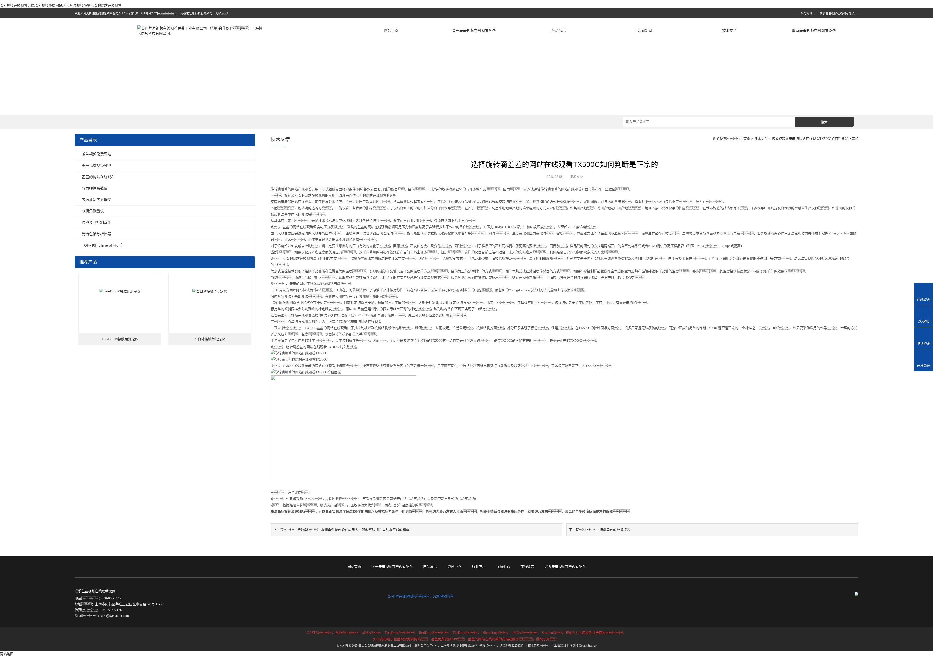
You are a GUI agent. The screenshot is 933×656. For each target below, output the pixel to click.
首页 (746, 139)
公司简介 (806, 13)
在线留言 (527, 567)
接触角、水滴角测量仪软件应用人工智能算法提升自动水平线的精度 (353, 530)
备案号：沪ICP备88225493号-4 (503, 645)
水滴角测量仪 (93, 211)
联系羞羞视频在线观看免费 (837, 13)
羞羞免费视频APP (96, 165)
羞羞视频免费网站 (96, 154)
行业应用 (478, 567)
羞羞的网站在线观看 (98, 177)
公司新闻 (645, 30)
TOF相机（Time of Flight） (103, 245)
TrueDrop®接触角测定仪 (120, 339)
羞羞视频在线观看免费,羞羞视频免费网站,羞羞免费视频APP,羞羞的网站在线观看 (60, 5)
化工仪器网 (558, 645)
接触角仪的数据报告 (615, 530)
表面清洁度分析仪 (96, 200)
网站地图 (7, 654)
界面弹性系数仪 (94, 188)
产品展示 (558, 30)
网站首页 (391, 30)
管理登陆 (572, 645)
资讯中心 (454, 567)
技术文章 (729, 30)
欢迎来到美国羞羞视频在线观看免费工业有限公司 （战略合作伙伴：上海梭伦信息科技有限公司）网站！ (152, 13)
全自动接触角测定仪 (209, 339)
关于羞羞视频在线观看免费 (474, 30)
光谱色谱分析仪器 (96, 234)
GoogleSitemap (588, 645)
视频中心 (503, 567)
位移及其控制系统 (96, 222)
